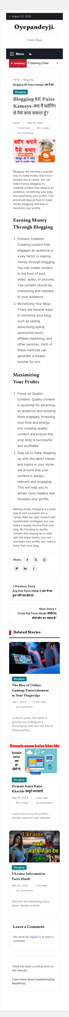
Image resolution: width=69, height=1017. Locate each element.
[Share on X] (35, 559)
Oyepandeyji (33, 27)
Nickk (16, 123)
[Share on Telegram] (16, 568)
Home (16, 79)
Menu (20, 54)
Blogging (28, 79)
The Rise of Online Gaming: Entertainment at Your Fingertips (30, 690)
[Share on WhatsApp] (44, 559)
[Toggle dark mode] (30, 54)
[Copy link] (33, 568)
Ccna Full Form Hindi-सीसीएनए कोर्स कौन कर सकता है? (37, 613)
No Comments (25, 133)
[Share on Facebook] (27, 559)
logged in (35, 936)
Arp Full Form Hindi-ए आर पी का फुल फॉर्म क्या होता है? (32, 591)
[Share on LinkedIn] (25, 568)
